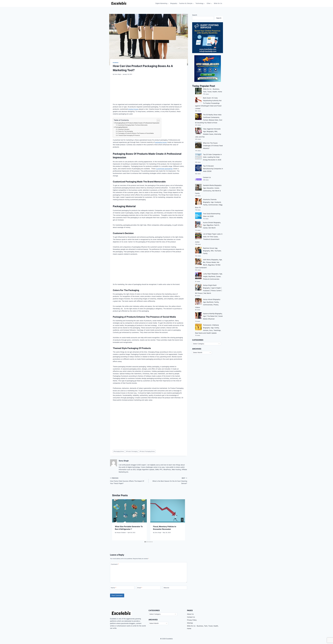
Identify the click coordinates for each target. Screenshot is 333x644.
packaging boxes (161, 142)
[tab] (145, 541)
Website (166, 588)
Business (115, 62)
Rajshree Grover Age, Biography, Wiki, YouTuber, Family (212, 250)
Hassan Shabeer (121, 532)
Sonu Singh (118, 74)
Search (194, 15)
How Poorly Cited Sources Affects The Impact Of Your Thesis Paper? (127, 480)
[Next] (182, 520)
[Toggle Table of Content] (157, 120)
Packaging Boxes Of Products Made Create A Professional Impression (137, 123)
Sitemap (190, 623)
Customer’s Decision (123, 129)
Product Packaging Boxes (147, 451)
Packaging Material (121, 127)
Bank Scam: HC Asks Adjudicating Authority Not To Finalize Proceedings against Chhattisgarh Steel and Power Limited (208, 103)
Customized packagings (164, 169)
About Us (190, 614)
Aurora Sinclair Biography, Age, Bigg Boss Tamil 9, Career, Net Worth (212, 225)
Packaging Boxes (119, 451)
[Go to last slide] (115, 520)
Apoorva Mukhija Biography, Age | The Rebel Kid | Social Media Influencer (213, 316)
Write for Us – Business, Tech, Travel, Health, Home (202, 627)
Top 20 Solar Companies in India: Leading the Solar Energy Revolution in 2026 (212, 157)
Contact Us (207, 177)
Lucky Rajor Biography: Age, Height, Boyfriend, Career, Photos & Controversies (213, 276)
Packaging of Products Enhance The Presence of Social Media (136, 133)
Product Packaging (131, 451)
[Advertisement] (148, 90)
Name (113, 588)
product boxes (133, 109)
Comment (115, 564)
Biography (173, 3)
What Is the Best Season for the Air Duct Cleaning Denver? (169, 480)
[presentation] (129, 510)
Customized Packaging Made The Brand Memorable (132, 125)
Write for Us (218, 3)
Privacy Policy (192, 620)
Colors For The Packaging (125, 131)
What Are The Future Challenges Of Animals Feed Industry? (213, 145)
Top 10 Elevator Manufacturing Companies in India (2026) (213, 168)
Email (139, 588)
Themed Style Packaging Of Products (129, 135)
